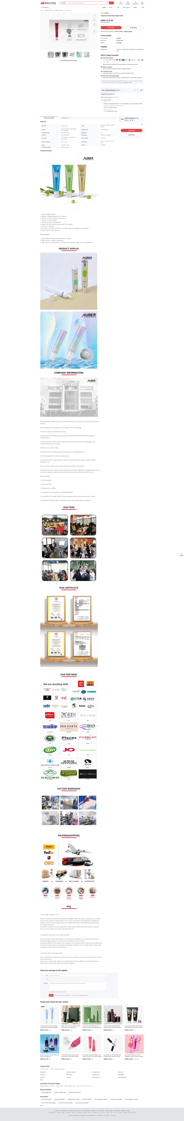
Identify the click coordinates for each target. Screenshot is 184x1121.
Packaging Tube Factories (73, 1099)
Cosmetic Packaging (70, 1072)
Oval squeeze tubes (122, 1077)
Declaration (107, 1115)
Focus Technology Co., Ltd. (82, 1115)
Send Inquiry (111, 27)
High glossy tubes (96, 1077)
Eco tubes (42, 1074)
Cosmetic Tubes (95, 1074)
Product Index (117, 1110)
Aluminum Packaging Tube (74, 1092)
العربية (99, 1112)
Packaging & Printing (48, 10)
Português (68, 1112)
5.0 (126, 120)
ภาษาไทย (115, 1112)
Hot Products (56, 1110)
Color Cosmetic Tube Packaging (48, 1102)
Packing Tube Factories (59, 1099)
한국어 (103, 1112)
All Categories (45, 7)
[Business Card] (141, 124)
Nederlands (95, 1112)
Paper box (68, 1077)
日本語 (107, 1112)
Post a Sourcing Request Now (80, 995)
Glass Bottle (43, 1072)
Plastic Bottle (121, 1074)
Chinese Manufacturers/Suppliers (74, 1110)
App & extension (126, 7)
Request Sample (128, 31)
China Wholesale (86, 1110)
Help (118, 7)
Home (41, 10)
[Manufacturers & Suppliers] (48, 2)
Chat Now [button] (134, 27)
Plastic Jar (42, 1077)
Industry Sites (101, 1110)
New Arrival (120, 1072)
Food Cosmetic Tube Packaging (66, 1102)
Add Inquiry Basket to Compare (69, 60)
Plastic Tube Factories (46, 1099)
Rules (143, 7)
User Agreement (100, 1115)
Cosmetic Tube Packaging (116, 1099)
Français (73, 1112)
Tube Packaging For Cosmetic (131, 1099)
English (58, 1112)
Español (63, 1112)
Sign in (142, 3)
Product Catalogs (60, 1069)
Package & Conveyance (58, 10)
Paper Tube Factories (86, 1099)
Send (51, 995)
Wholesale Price (94, 1110)
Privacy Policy (113, 1115)
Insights (128, 1110)
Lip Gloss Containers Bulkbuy (82, 1102)
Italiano (84, 1112)
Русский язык (79, 1112)
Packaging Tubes (68, 10)
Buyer (110, 7)
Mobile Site (123, 1110)
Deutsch (89, 1112)
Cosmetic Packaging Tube (60, 1092)
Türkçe (120, 1112)
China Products (64, 1110)
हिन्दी (111, 1112)
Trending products (96, 1072)
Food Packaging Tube (46, 1092)
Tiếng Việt (125, 1112)
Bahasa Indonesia (131, 1112)
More (41, 1105)
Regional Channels (109, 1110)
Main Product (69, 1074)
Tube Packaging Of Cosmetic (101, 1099)
